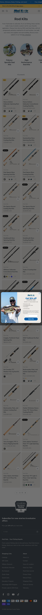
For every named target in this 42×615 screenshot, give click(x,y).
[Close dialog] (40, 293)
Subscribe (31, 319)
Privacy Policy (37, 312)
